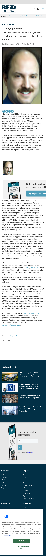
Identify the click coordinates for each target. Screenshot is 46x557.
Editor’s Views (5, 480)
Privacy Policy (7, 535)
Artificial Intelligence (28, 485)
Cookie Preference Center (22, 547)
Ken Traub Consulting (31, 313)
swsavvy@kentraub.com (11, 325)
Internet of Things (28, 480)
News (2, 474)
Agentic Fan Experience (26, 16)
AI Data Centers (12, 16)
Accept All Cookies (22, 541)
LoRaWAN (26, 490)
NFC (24, 488)
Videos (3, 482)
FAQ (2, 488)
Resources (4, 485)
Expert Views (8, 25)
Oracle (32, 268)
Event (2, 507)
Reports (25, 496)
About (24, 507)
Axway (26, 268)
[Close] (40, 512)
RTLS (24, 477)
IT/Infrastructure (27, 493)
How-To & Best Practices (29, 498)
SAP (37, 268)
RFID (24, 474)
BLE (24, 482)
